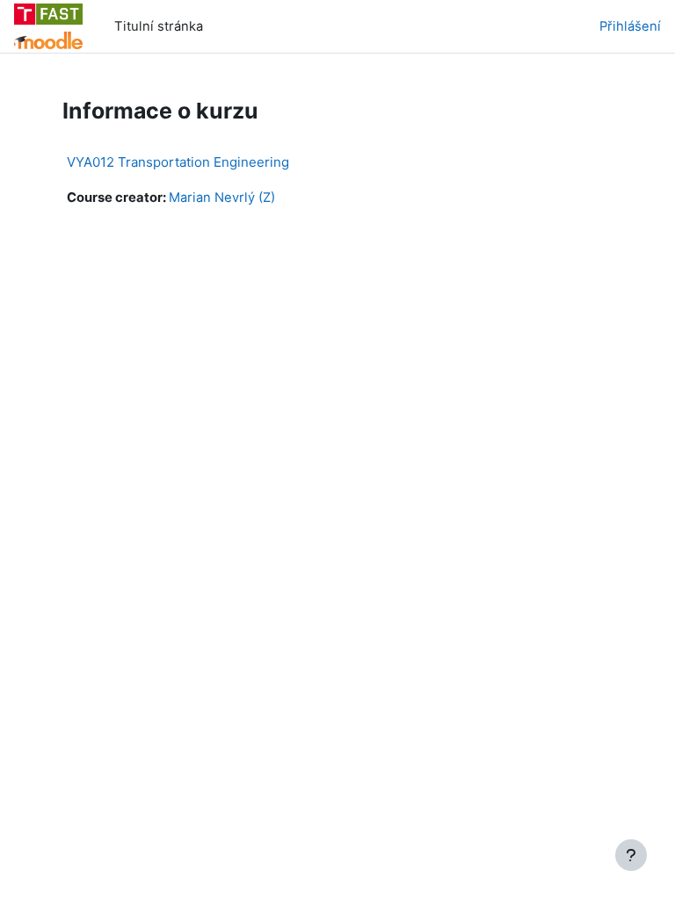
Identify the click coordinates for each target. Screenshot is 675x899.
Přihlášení (630, 26)
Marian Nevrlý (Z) (222, 197)
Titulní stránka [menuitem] (158, 26)
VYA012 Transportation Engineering (178, 162)
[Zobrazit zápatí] (631, 855)
